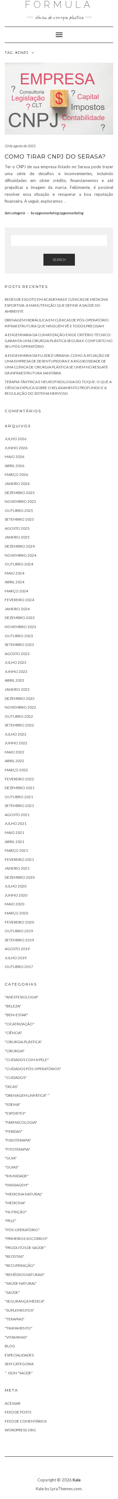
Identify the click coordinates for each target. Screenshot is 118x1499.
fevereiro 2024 (19, 599)
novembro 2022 (20, 707)
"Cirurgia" (15, 1051)
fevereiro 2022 (19, 779)
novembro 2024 (20, 555)
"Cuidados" (16, 1077)
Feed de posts (18, 1412)
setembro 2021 (19, 805)
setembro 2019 (19, 940)
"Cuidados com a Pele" (27, 1059)
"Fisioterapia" (18, 1140)
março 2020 (16, 913)
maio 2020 (14, 904)
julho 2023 (15, 662)
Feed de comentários (26, 1421)
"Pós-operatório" (22, 1229)
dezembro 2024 (20, 546)
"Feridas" (13, 1131)
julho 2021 (15, 823)
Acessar (12, 1403)
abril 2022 (14, 760)
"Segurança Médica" (25, 1301)
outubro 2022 (19, 716)
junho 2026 (16, 447)
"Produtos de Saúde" (25, 1247)
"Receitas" (14, 1256)
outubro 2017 (19, 966)
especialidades (19, 1355)
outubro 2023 (19, 635)
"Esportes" (15, 1113)
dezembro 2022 (20, 698)
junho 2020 (16, 895)
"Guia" (11, 1158)
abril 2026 (14, 465)
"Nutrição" (16, 1212)
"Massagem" (17, 1185)
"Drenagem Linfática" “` (27, 1095)
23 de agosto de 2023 (20, 146)
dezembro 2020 (20, 877)
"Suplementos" (19, 1310)
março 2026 (16, 474)
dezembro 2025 (20, 492)
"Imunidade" (17, 1176)
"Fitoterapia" (17, 1149)
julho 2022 (15, 734)
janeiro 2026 (17, 483)
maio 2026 (14, 456)
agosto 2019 (17, 948)
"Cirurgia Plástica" (23, 1041)
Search (59, 260)
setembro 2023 (19, 644)
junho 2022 (16, 743)
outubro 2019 (19, 931)
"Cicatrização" (19, 1024)
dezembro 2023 (20, 617)
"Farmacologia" (21, 1122)
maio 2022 (14, 752)
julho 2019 (15, 957)
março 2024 (16, 591)
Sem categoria (15, 213)
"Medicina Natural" (23, 1194)
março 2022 (16, 770)
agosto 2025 (17, 528)
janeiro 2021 (17, 868)
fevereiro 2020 (19, 922)
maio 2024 (14, 573)
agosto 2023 (17, 653)
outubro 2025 (19, 510)
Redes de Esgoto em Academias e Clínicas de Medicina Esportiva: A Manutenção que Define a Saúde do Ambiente (56, 305)
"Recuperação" (20, 1265)
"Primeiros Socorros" (26, 1238)
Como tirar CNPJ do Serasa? (55, 156)
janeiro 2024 (17, 608)
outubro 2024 (19, 564)
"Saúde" (12, 1292)
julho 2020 (15, 886)
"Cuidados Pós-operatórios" (33, 1068)
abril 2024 (14, 582)
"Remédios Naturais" (25, 1274)
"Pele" (10, 1220)
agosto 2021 (17, 814)
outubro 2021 (19, 796)
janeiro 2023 (17, 689)
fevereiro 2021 (19, 859)
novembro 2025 (20, 501)
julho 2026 (15, 438)
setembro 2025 (19, 519)
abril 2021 (14, 841)
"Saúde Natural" (21, 1283)
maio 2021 (14, 832)
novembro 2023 (20, 626)
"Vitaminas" (16, 1337)
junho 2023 (16, 671)
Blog (10, 1346)
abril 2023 (14, 680)
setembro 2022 (19, 725)
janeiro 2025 (17, 537)
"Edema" (12, 1104)
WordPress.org (20, 1430)
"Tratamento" (18, 1328)
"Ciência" (13, 1032)
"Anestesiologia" (21, 997)
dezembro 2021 (20, 787)
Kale (77, 1479)
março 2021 (16, 850)
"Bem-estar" (16, 1014)
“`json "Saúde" (19, 1373)
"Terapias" (15, 1319)
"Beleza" (13, 1006)
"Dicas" (11, 1086)
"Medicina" (15, 1202)
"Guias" (12, 1167)
